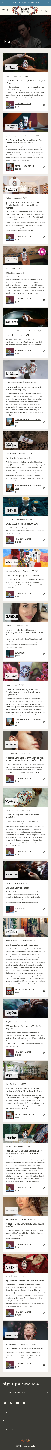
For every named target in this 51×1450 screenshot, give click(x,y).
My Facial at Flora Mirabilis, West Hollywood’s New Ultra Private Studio (24, 1089)
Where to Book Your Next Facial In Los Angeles (25, 1225)
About (5, 1421)
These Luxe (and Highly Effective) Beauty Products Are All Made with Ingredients (23, 692)
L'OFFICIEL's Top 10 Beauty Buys (22, 524)
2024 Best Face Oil (15, 273)
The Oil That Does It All (17, 335)
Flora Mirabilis (29, 1446)
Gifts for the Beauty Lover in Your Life (24, 1348)
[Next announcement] (48, 2)
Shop (5, 1412)
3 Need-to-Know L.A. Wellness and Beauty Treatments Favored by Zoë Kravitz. (23, 205)
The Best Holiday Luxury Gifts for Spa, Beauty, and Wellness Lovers (24, 141)
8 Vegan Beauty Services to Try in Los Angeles (24, 1027)
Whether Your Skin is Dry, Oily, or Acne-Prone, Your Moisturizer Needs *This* (25, 759)
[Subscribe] (46, 1392)
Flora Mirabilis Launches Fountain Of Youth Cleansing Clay (24, 388)
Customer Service (10, 1430)
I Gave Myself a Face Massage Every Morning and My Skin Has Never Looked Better (25, 632)
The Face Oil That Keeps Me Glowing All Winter (25, 81)
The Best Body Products (17, 888)
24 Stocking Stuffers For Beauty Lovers (25, 1280)
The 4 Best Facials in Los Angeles (22, 945)
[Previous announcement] (2, 2)
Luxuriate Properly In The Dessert (22, 575)
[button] (3, 10)
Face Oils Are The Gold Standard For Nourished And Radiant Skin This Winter (24, 1153)
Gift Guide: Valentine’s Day (19, 458)
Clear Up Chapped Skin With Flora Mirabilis (22, 816)
